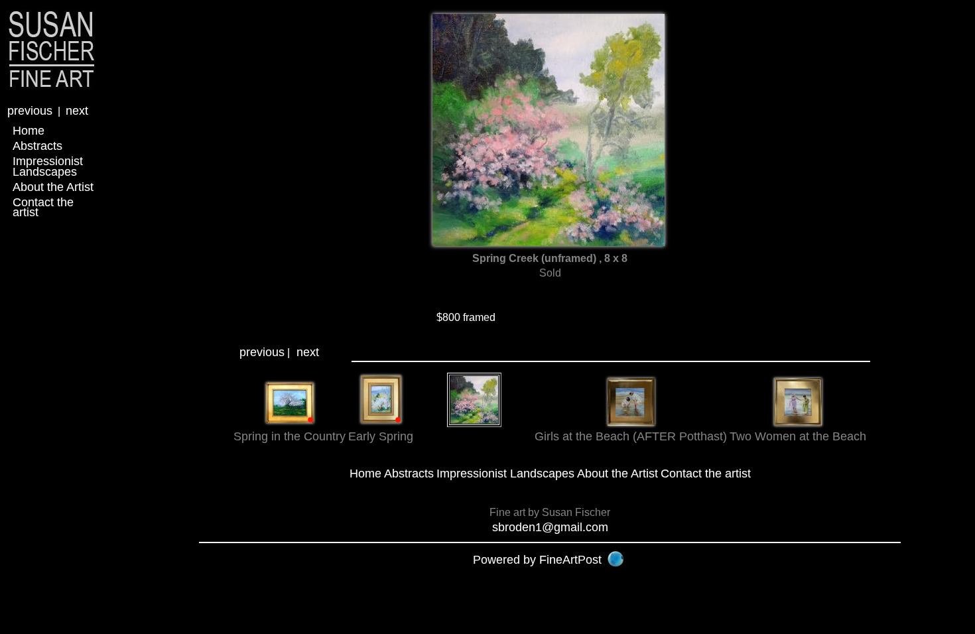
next (77, 110)
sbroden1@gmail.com (550, 527)
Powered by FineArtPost (537, 559)
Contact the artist (43, 207)
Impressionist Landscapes (48, 166)
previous (29, 110)
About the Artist (53, 187)
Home (28, 130)
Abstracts (37, 146)
